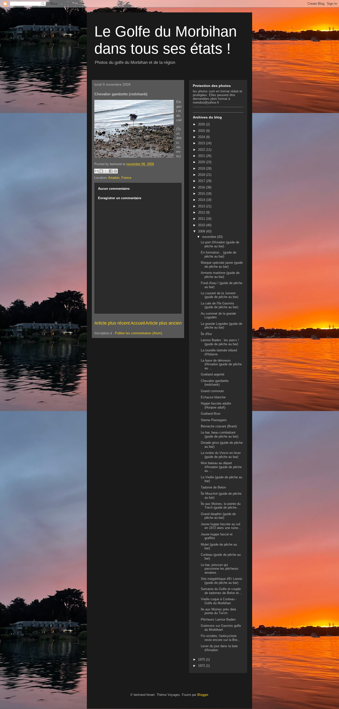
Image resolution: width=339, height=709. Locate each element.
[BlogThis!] (101, 171)
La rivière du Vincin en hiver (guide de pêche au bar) (221, 455)
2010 (202, 225)
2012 (202, 212)
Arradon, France (119, 178)
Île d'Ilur (206, 334)
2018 (202, 175)
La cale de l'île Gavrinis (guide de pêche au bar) (219, 305)
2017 (202, 181)
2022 (202, 149)
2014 (202, 200)
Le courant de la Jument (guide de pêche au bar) (219, 295)
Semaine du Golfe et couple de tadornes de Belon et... (221, 591)
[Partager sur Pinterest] (115, 171)
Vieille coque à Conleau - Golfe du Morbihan (219, 601)
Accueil (138, 323)
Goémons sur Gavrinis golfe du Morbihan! (221, 628)
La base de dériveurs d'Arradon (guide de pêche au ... (221, 364)
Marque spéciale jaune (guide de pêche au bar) (222, 264)
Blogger (202, 695)
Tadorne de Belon (213, 487)
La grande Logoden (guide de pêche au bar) (221, 326)
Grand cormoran (212, 391)
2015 (202, 193)
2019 (202, 168)
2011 (202, 219)
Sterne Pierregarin (214, 420)
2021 (202, 156)
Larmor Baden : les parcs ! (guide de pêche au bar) (220, 342)
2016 (202, 187)
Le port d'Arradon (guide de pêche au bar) (220, 244)
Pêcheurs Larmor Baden (218, 619)
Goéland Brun (210, 413)
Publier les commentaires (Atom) (138, 333)
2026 (202, 124)
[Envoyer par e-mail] (96, 171)
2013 (202, 206)
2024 (202, 137)
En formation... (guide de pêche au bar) (218, 254)
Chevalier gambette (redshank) (215, 383)
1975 (202, 659)
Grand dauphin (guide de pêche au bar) (218, 516)
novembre (209, 237)
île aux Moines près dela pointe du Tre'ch (218, 611)
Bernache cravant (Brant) (219, 426)
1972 (202, 666)
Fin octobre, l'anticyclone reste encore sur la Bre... (220, 638)
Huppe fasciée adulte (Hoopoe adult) (216, 405)
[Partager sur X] (105, 171)
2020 (202, 162)
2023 (202, 143)
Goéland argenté (212, 374)
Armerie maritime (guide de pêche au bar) (220, 275)
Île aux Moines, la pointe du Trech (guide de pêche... (220, 506)
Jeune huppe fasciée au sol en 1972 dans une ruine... (221, 526)
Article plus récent (112, 323)
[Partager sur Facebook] (110, 171)
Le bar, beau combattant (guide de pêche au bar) (219, 434)
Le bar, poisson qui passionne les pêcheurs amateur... (219, 568)
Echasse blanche (213, 397)
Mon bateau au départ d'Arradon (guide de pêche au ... (221, 467)
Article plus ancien (163, 323)
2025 (202, 131)
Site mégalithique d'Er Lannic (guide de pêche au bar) (221, 581)
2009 (202, 231)
